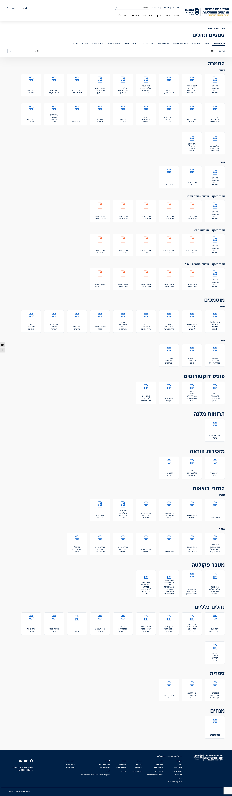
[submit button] (117, 7)
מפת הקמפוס (158, 764)
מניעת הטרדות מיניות (23, 792)
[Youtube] (26, 761)
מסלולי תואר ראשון (104, 764)
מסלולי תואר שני (105, 768)
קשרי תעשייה (178, 768)
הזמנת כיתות (159, 771)
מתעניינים (165, 8)
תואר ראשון (147, 15)
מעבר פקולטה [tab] (113, 43)
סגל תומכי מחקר (136, 771)
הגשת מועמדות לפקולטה (155, 775)
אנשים (168, 15)
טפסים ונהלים (158, 768)
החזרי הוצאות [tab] (130, 43)
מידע (176, 15)
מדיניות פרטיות (70, 768)
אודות (180, 764)
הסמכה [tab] (207, 43)
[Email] (20, 761)
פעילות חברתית (177, 771)
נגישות (11, 792)
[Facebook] (31, 760)
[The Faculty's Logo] (216, 12)
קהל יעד (222, 51)
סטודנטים (175, 8)
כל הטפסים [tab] (219, 43)
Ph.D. (108, 771)
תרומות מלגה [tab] (163, 43)
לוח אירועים (178, 775)
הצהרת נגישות (70, 764)
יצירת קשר (155, 8)
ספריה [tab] (85, 43)
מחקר (158, 15)
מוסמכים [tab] (196, 43)
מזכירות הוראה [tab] (146, 43)
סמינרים (123, 771)
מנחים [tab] (75, 43)
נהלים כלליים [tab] (97, 43)
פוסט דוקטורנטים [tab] (180, 43)
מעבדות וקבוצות (121, 768)
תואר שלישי (122, 15)
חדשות (180, 778)
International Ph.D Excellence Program (95, 775)
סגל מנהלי (138, 768)
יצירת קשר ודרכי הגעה (175, 782)
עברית (22, 8)
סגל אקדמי (138, 764)
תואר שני (135, 15)
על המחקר (122, 764)
